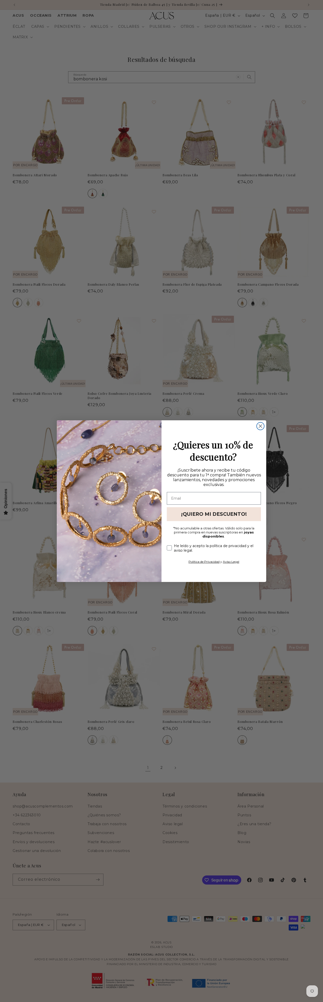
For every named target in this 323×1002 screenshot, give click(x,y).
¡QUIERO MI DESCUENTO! (214, 514)
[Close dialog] (260, 426)
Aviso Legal (231, 562)
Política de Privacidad (204, 562)
